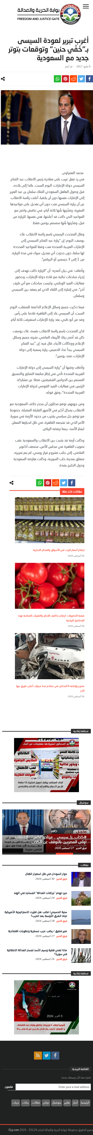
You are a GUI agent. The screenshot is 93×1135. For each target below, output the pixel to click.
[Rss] (38, 1056)
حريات (15, 1102)
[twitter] (81, 78)
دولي (46, 1102)
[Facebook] (55, 1056)
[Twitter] (47, 1056)
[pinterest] (65, 78)
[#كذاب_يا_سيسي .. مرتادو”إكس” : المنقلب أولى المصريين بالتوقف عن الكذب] (46, 831)
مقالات (36, 1102)
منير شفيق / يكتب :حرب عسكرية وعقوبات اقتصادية (37, 931)
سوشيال (56, 1102)
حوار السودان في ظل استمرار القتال (46, 874)
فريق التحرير (81, 848)
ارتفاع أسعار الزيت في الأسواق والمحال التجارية (58, 550)
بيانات (25, 1102)
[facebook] (89, 78)
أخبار (67, 66)
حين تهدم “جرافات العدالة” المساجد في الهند (40, 893)
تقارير (67, 1102)
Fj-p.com (14, 1130)
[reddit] (73, 78)
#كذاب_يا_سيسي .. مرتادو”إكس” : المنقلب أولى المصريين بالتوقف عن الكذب (51, 839)
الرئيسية (85, 1102)
